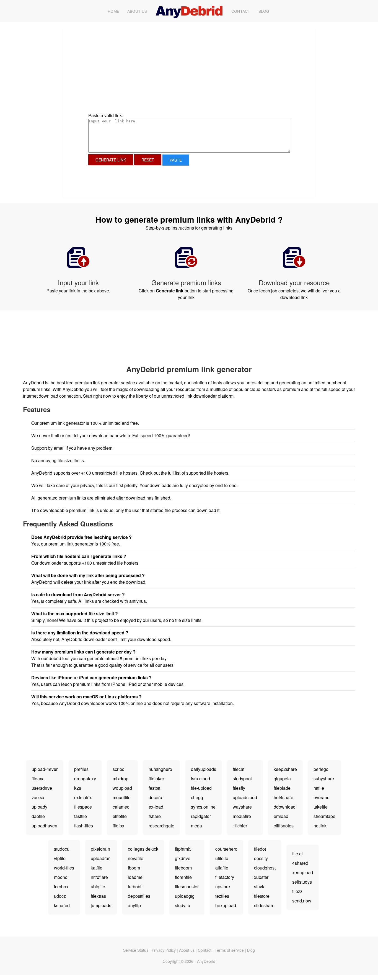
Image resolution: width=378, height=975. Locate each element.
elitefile (120, 816)
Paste (176, 160)
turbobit (135, 886)
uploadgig (185, 896)
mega (196, 825)
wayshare (242, 807)
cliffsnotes (284, 825)
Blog (263, 11)
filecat (238, 769)
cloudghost (265, 868)
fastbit (154, 788)
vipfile (60, 858)
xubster (261, 877)
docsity (261, 858)
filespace (83, 807)
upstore (222, 886)
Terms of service (229, 950)
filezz (297, 891)
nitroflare (99, 877)
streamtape (324, 816)
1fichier (240, 825)
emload (281, 816)
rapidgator (201, 816)
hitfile (319, 788)
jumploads (101, 905)
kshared (62, 905)
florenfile (183, 877)
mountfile (122, 797)
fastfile (80, 816)
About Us (137, 11)
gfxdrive (182, 858)
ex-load (156, 807)
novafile (135, 858)
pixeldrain (100, 849)
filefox (118, 825)
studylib (182, 905)
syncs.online (203, 807)
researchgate (161, 825)
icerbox (61, 886)
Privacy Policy (164, 950)
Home (113, 11)
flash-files (83, 825)
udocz (60, 896)
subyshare (324, 778)
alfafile (221, 868)
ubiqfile (98, 886)
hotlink (320, 825)
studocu (61, 849)
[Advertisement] (143, 75)
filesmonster (187, 886)
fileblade (282, 788)
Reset (147, 160)
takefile (321, 807)
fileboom (183, 868)
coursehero (226, 849)
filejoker (156, 778)
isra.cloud (200, 778)
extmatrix (83, 797)
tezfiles (222, 896)
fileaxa (38, 778)
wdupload (122, 788)
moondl (61, 877)
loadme (135, 877)
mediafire (242, 816)
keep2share (285, 769)
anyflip (134, 905)
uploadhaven (44, 825)
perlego (321, 769)
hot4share (283, 797)
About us (187, 950)
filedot (260, 849)
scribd (119, 769)
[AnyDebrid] (189, 11)
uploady (39, 807)
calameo (121, 807)
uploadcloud (245, 797)
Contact (240, 11)
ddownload (285, 807)
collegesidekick (143, 849)
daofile (38, 816)
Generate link (110, 160)
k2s (77, 788)
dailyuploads (203, 769)
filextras (98, 896)
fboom (134, 868)
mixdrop (120, 778)
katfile (96, 868)
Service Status (135, 950)
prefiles (81, 769)
